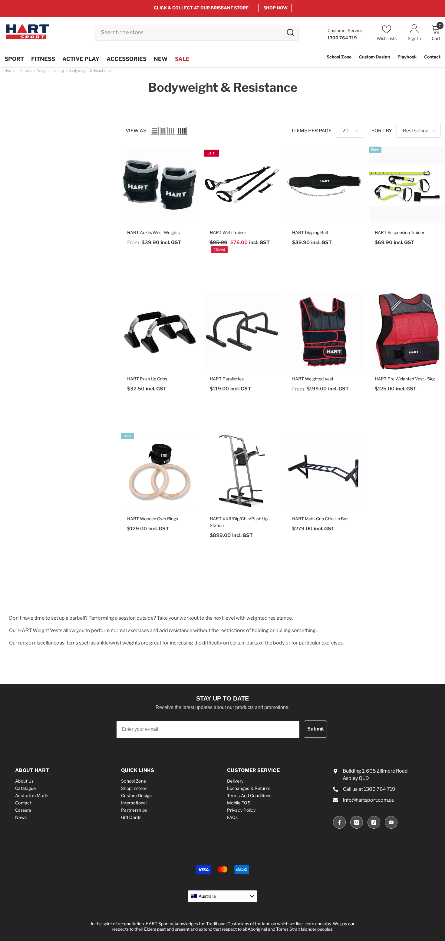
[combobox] (189, 32)
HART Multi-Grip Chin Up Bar (320, 518)
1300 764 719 (379, 789)
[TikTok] (374, 822)
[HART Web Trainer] (242, 185)
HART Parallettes (227, 378)
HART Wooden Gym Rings (152, 518)
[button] (155, 131)
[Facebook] (339, 822)
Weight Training (50, 70)
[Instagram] (356, 822)
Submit (315, 728)
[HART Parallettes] (242, 331)
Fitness (26, 70)
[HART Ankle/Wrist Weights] (159, 185)
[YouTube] (391, 822)
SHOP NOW (275, 7)
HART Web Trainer (228, 232)
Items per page (311, 131)
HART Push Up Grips (147, 378)
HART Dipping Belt (310, 232)
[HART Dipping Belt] (324, 185)
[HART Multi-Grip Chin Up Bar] (324, 471)
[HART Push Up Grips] (159, 331)
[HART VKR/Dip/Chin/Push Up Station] (242, 471)
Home (9, 70)
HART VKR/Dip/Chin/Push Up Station (239, 522)
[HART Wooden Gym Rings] (159, 471)
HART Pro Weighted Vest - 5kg (405, 378)
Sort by (381, 131)
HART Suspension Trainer (399, 232)
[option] (222, 8)
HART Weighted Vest (312, 378)
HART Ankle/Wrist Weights (153, 232)
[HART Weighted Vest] (324, 331)
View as (136, 131)
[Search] (196, 32)
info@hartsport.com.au (368, 800)
